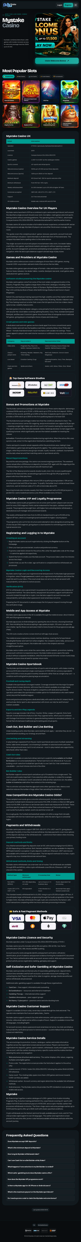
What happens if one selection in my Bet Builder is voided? (30, 1167)
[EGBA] (44, 1230)
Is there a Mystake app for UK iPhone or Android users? (29, 1185)
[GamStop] (36, 1230)
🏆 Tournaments (58, 76)
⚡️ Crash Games (45, 76)
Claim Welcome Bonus (55, 61)
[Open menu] (75, 5)
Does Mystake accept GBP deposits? (22, 1141)
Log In (59, 5)
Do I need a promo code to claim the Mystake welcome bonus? (32, 1198)
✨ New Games (21, 76)
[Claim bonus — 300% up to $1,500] (57, 34)
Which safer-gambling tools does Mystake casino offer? (30, 1173)
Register (68, 5)
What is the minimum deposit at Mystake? (24, 1148)
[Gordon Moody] (52, 1230)
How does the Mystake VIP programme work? (25, 1179)
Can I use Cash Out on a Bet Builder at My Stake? (26, 1160)
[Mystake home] (9, 5)
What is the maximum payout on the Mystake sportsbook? (30, 1192)
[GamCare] (28, 1230)
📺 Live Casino (33, 76)
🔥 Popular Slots (8, 76)
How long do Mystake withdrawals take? (23, 1154)
